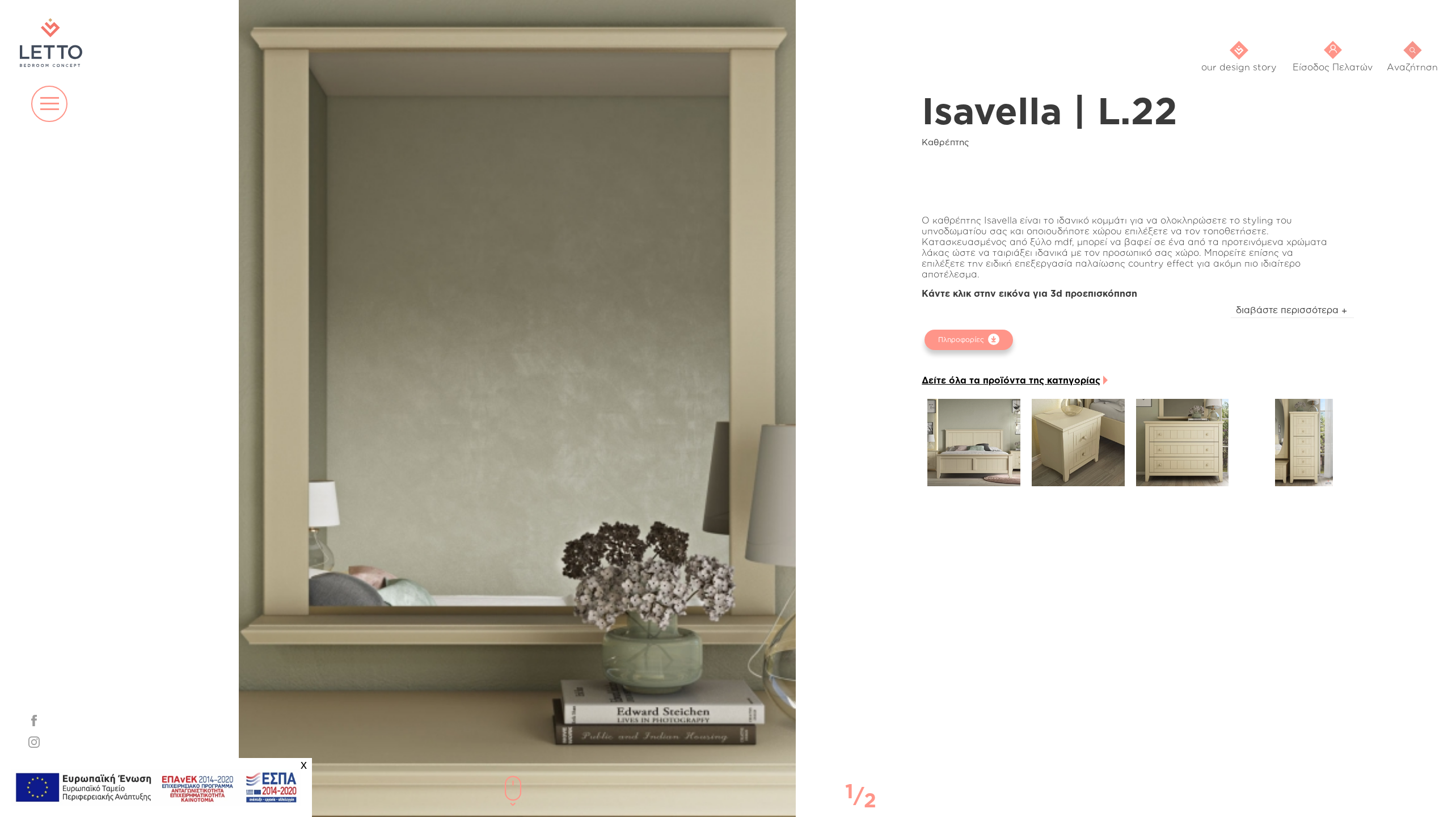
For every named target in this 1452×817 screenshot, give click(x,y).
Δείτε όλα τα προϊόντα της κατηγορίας (1011, 380)
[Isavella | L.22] (973, 442)
